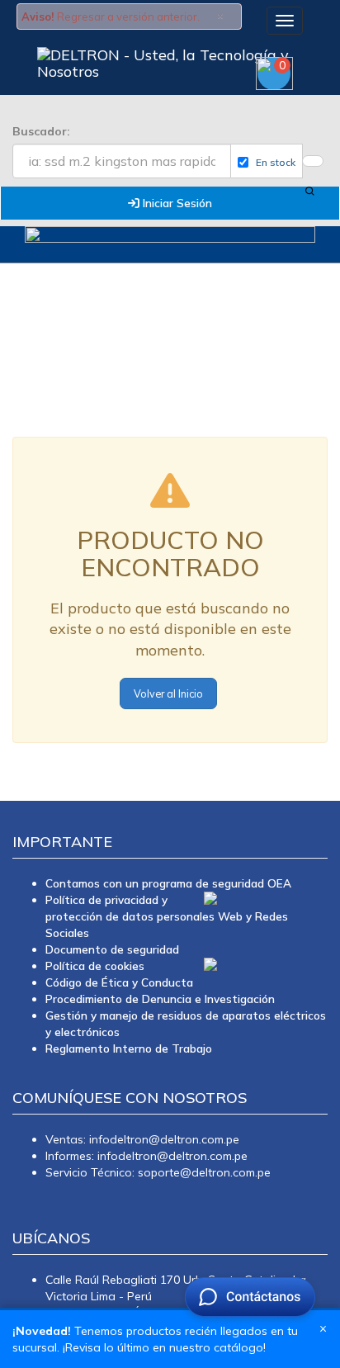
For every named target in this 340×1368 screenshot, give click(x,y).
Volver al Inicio (168, 693)
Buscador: (41, 131)
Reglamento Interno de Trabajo (128, 1048)
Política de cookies (94, 966)
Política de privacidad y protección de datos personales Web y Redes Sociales (166, 916)
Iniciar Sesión (175, 203)
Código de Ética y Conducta (119, 982)
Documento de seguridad (112, 949)
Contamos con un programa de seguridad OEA (168, 883)
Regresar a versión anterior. (128, 16)
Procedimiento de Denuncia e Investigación (160, 999)
